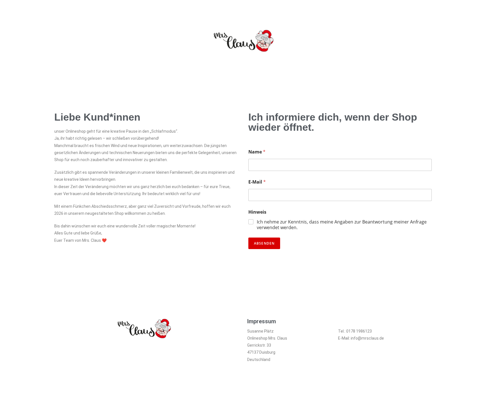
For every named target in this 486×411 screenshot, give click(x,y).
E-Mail (257, 182)
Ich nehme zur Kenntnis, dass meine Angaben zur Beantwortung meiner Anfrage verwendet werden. (342, 225)
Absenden (264, 243)
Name (257, 152)
